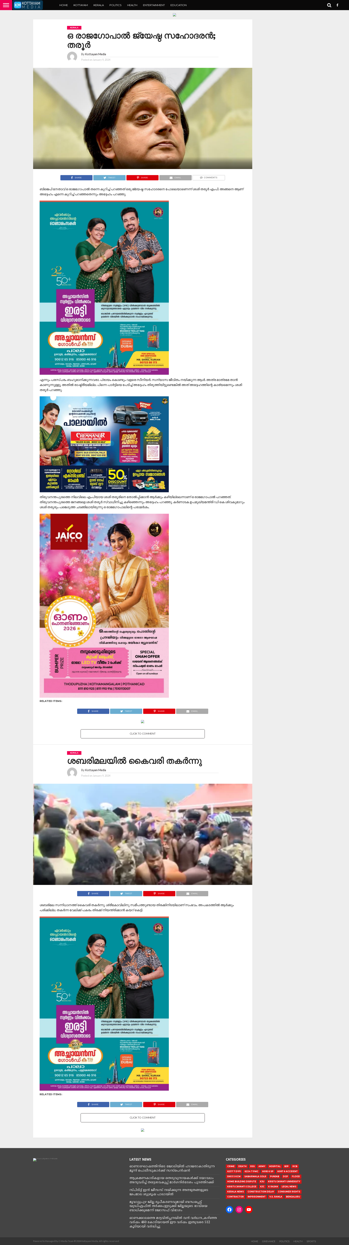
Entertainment (154, 5)
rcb (294, 1166)
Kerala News (235, 1191)
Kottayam (81, 5)
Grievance (268, 1241)
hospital (275, 1166)
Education (178, 5)
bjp (286, 1166)
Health (132, 5)
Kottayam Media (95, 54)
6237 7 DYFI (234, 1171)
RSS (252, 1166)
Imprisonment (257, 1196)
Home (63, 5)
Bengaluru (293, 1196)
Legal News (289, 1186)
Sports (311, 1241)
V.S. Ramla (275, 1196)
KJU (262, 1181)
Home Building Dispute (241, 1181)
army (262, 1166)
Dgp (285, 1176)
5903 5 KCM (234, 1176)
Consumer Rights (289, 1191)
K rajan (273, 1186)
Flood (296, 1176)
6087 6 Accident (287, 1171)
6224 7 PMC (251, 1171)
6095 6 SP (267, 1171)
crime (230, 1166)
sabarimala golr (255, 1176)
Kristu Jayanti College (241, 1186)
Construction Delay (261, 1191)
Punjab (274, 1176)
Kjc (262, 1186)
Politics (115, 5)
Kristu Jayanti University (284, 1181)
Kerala (99, 5)
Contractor (235, 1196)
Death (242, 1166)
